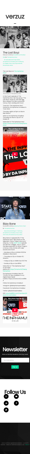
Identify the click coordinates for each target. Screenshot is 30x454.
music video (19, 232)
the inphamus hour (14, 234)
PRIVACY (27, 444)
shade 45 (19, 63)
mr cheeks (5, 63)
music (10, 63)
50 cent (6, 59)
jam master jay (20, 61)
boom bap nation (15, 59)
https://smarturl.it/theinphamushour (15, 270)
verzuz (11, 65)
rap (16, 63)
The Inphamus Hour (12, 57)
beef (9, 59)
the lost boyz (6, 65)
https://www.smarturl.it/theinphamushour (15, 124)
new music (5, 234)
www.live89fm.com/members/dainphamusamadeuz (15, 294)
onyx (13, 63)
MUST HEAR (17, 243)
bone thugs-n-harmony (16, 231)
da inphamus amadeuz (9, 61)
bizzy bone (6, 231)
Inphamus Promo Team (20, 226)
